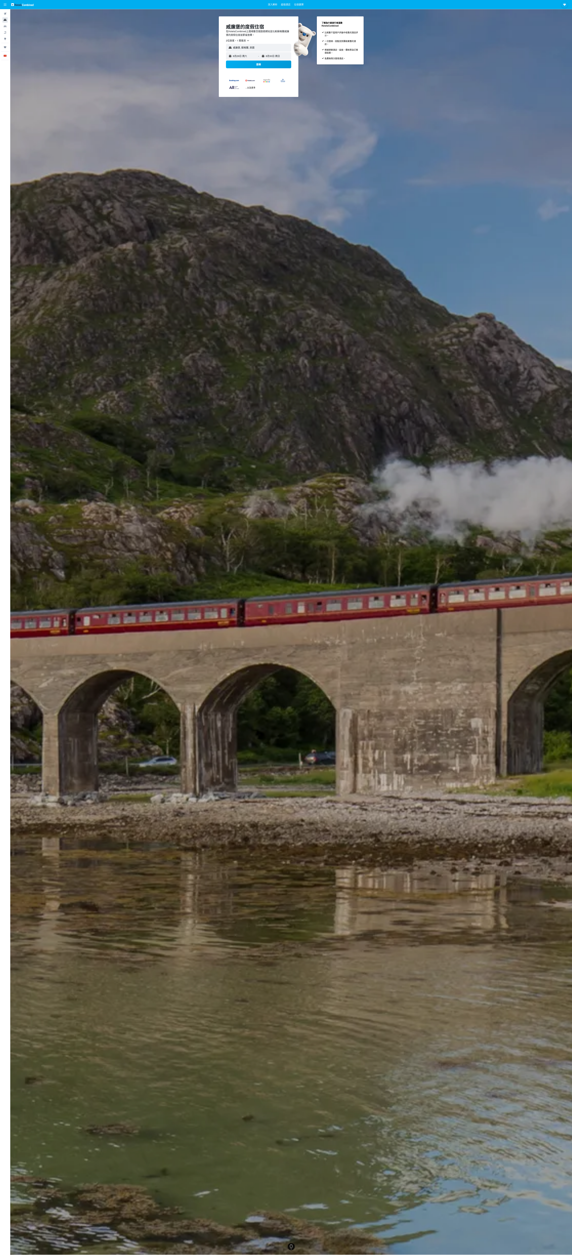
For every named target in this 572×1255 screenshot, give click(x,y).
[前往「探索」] (5, 39)
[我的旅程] (5, 47)
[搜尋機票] (5, 14)
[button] (5, 4)
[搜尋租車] (5, 26)
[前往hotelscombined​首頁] (22, 4)
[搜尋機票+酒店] (5, 32)
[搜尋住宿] (5, 20)
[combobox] (238, 40)
